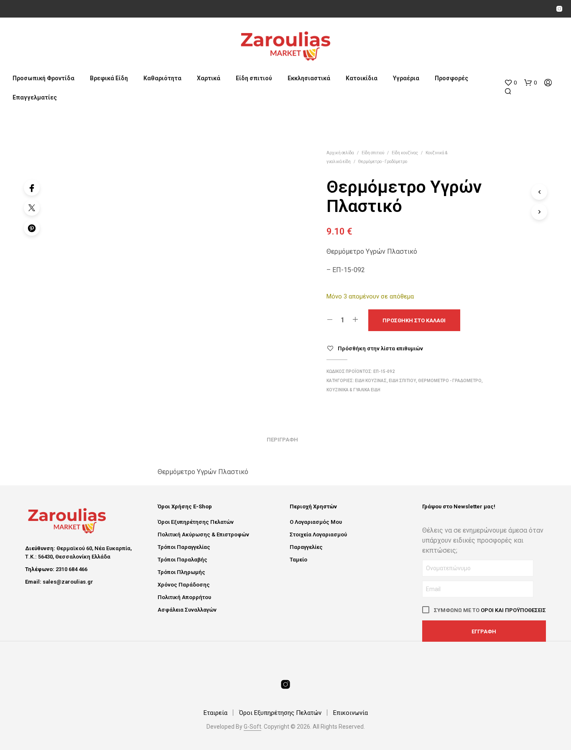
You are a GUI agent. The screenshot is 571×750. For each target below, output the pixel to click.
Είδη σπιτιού (254, 78)
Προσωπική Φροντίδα (43, 78)
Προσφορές (451, 78)
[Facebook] (32, 188)
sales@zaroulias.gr (68, 582)
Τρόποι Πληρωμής (181, 572)
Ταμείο (298, 559)
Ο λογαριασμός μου (316, 522)
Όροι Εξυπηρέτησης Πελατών (196, 522)
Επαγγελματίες (35, 97)
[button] (510, 83)
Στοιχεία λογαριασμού (318, 534)
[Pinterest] (32, 228)
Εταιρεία (215, 713)
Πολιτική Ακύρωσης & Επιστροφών (203, 534)
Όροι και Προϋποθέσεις (513, 610)
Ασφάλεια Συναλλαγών (187, 610)
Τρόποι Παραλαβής (182, 559)
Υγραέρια (406, 78)
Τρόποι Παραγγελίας (184, 547)
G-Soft (252, 727)
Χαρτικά (208, 78)
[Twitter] (32, 208)
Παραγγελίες (306, 547)
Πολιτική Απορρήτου (184, 597)
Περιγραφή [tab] (282, 439)
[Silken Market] (559, 8)
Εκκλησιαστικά (309, 78)
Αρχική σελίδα (340, 153)
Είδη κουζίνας (405, 153)
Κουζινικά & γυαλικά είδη (353, 390)
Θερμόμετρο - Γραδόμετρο (382, 161)
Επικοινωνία (350, 713)
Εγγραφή (484, 631)
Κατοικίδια (361, 78)
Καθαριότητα (162, 78)
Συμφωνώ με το (489, 610)
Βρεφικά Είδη (109, 78)
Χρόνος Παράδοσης (184, 585)
